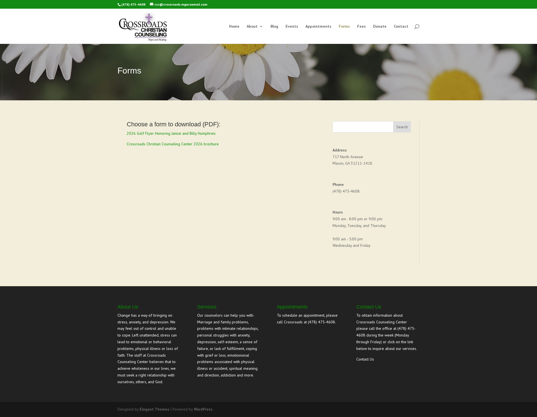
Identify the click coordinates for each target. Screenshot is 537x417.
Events (292, 26)
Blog (274, 26)
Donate (380, 26)
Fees (361, 26)
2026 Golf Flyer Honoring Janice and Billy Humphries (171, 133)
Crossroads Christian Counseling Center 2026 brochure (173, 143)
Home (234, 26)
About (252, 26)
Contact (401, 26)
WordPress (203, 409)
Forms (344, 26)
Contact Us (365, 359)
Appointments (318, 26)
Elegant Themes (154, 409)
